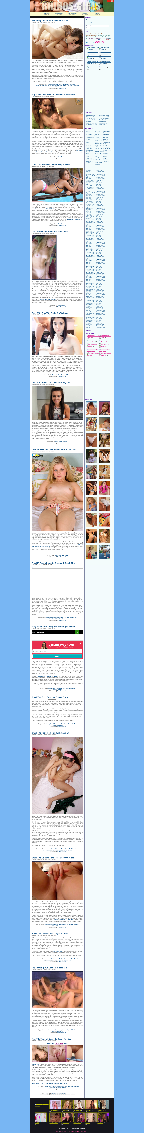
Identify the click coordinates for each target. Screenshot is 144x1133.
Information (97, 137)
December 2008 (100, 276)
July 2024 (88, 183)
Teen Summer (102, 121)
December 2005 (100, 327)
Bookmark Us (89, 22)
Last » (72, 1093)
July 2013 (98, 198)
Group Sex (97, 131)
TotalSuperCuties (103, 123)
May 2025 (88, 177)
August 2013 (99, 197)
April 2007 (99, 304)
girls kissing (94, 35)
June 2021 (89, 226)
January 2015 (99, 173)
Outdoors (96, 154)
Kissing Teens (66, 84)
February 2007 (100, 307)
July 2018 (88, 276)
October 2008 (99, 279)
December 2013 (100, 191)
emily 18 (107, 39)
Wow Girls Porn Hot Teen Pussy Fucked (51, 164)
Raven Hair (106, 132)
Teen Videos (61, 156)
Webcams (68, 374)
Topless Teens (107, 150)
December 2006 (100, 310)
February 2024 (90, 187)
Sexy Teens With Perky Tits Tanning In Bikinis (53, 626)
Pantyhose (97, 159)
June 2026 (89, 171)
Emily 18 (71, 17)
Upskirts (105, 155)
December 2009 (100, 259)
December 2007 (100, 293)
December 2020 (90, 235)
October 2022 (89, 205)
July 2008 (98, 283)
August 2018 (89, 275)
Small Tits (55, 374)
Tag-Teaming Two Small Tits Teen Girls (50, 968)
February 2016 (90, 313)
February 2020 (90, 249)
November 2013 (100, 193)
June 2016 (89, 307)
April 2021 (88, 229)
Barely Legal (50, 723)
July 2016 (88, 306)
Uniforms (105, 153)
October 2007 (99, 296)
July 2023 (88, 194)
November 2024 (90, 181)
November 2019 (90, 253)
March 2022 (89, 215)
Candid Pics (89, 148)
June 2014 (99, 183)
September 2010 (100, 246)
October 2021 (89, 221)
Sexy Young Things (104, 115)
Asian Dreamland (90, 115)
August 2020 (89, 241)
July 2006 (98, 317)
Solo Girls (73, 1086)
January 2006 (99, 326)
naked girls (100, 36)
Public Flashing (98, 162)
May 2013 (98, 201)
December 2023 (90, 188)
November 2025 (90, 174)
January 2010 (99, 258)
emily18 (105, 38)
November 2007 (100, 294)
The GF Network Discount (47, 299)
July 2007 (98, 300)
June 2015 (89, 324)
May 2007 (98, 303)
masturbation (94, 33)
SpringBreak (106, 142)
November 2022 (90, 204)
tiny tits (88, 39)
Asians (46, 848)
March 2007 (99, 306)
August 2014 (99, 180)
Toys (102, 33)
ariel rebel (99, 33)
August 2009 (99, 265)
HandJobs (97, 132)
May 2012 (98, 218)
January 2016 (89, 314)
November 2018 (90, 270)
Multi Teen (51, 85)
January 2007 (99, 309)
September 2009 (100, 263)
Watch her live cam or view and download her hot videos (49, 1083)
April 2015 (88, 327)
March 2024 (89, 185)
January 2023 (89, 202)
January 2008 (99, 292)
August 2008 (99, 282)
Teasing (72, 617)
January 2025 (89, 180)
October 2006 (99, 313)
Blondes (48, 617)
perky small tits (94, 36)
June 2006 (99, 318)
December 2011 (100, 225)
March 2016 (89, 311)
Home (44, 17)
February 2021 (90, 232)
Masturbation (43, 85)
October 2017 (89, 287)
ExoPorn (97, 13)
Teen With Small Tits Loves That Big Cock (52, 382)
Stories (105, 144)
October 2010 (99, 245)
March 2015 (99, 170)
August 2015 (89, 321)
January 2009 (99, 275)
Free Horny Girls (90, 118)
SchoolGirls (106, 136)
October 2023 (89, 191)
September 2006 (100, 314)
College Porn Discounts (92, 116)
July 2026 (88, 170)
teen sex (105, 33)
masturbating (89, 35)
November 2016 (90, 302)
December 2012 (100, 208)
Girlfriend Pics (89, 161)
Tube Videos (50, 17)
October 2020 (89, 238)
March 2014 (99, 187)
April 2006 (99, 321)
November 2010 (100, 243)
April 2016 (88, 310)
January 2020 (89, 251)
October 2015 (89, 318)
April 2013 (99, 202)
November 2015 (90, 317)
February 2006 (100, 324)
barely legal (90, 42)
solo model (90, 38)
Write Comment (61, 88)
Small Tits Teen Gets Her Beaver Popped (51, 697)
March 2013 (99, 204)
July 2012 (98, 215)
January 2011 (99, 241)
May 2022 (88, 212)
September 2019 (90, 256)
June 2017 (89, 293)
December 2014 (100, 174)
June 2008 (99, 285)
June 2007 (99, 302)
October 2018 (89, 272)
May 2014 (98, 184)
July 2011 (98, 232)
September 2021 (90, 222)
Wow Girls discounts (73, 219)
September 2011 (100, 229)
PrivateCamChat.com (91, 124)
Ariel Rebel (64, 17)
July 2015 (88, 323)
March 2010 (99, 255)
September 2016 (90, 303)
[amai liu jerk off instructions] (57, 129)
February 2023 (90, 201)
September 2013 (100, 195)
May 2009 (98, 269)
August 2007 (99, 299)
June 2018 (89, 277)
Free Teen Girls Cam (91, 120)
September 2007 (100, 297)
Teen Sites (73, 85)
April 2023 (88, 198)
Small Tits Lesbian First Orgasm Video (50, 933)
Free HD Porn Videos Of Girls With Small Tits (53, 563)
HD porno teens (58, 951)
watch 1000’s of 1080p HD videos (47, 676)
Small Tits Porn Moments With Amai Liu (51, 733)
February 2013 (100, 205)
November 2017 (90, 286)
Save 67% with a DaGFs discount (63, 919)
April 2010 (99, 253)
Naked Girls (66, 85)
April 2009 (99, 270)
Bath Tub (88, 136)
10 (66, 1093)
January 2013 (99, 207)
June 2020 (89, 243)
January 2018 (89, 285)
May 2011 (98, 235)
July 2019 (88, 259)
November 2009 (100, 260)
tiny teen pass (94, 39)
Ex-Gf (53, 924)
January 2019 (89, 268)
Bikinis (50, 688)
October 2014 (99, 177)
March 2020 (89, 248)
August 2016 (89, 304)
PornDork (84, 13)
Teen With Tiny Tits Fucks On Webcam (50, 313)
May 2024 (88, 184)
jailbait (109, 38)
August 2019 (89, 258)
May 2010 (98, 252)
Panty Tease (97, 158)
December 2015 (90, 316)
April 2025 (88, 178)
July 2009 (98, 266)
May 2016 (88, 309)
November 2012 (100, 209)
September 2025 (90, 176)
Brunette (50, 84)
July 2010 (98, 249)
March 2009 (99, 272)
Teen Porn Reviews (104, 120)
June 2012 (99, 217)
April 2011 (98, 236)
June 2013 (99, 200)
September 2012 (100, 212)
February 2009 (100, 273)
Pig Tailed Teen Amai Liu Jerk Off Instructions (53, 95)
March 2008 (99, 289)
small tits (99, 42)
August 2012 (99, 214)
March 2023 (89, 200)
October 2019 (89, 255)
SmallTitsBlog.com (59, 13)
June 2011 (99, 234)
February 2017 (90, 297)
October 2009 (99, 262)
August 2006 (99, 316)
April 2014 (99, 185)
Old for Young (98, 153)
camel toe (99, 38)
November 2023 (90, 190)
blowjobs (88, 36)
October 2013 (99, 194)
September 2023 (90, 193)
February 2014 (100, 188)
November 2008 (100, 277)
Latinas (96, 142)
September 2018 (90, 273)
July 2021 (88, 225)
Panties (61, 617)
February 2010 (100, 256)
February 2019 (90, 266)
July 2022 (88, 209)
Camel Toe (88, 147)
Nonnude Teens (98, 151)
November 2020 (90, 236)
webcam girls (88, 33)
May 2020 (88, 245)
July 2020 (88, 242)
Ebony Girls (89, 155)
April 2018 (88, 280)
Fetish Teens (89, 158)
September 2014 (100, 178)
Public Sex (97, 164)
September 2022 (90, 207)
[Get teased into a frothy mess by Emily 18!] (72, 11)
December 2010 (100, 242)
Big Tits (88, 139)
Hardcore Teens (57, 84)
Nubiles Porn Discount (72, 13)
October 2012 (99, 211)
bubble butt (106, 36)
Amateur (88, 131)
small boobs (107, 35)
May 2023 (88, 197)
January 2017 (89, 299)
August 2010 (99, 248)
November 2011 (100, 226)
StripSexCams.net (104, 116)
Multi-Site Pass (58, 85)
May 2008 (98, 286)
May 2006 (98, 320)
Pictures (96, 161)
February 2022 (90, 217)
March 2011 (99, 238)
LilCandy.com (36, 1064)
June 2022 (89, 211)
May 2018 (88, 279)
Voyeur (60, 689)
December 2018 (90, 269)
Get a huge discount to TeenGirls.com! (50, 20)
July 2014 (98, 181)
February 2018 (90, 283)
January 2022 (89, 218)
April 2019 (88, 263)
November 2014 (100, 176)
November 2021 (90, 219)
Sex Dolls (105, 137)
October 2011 (99, 228)
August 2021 (89, 224)
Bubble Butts (89, 145)
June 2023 (89, 195)
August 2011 (99, 231)
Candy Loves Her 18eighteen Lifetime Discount (54, 449)
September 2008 (100, 280)
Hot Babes (88, 121)
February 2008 (100, 290)
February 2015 (100, 171)
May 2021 (88, 228)
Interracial (97, 139)
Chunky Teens (89, 150)
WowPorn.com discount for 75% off (43, 209)
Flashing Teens (90, 159)
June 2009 (99, 268)
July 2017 (88, 292)
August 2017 (89, 290)
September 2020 (90, 239)
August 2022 (89, 208)
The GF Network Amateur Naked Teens (50, 231)
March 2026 (89, 173)
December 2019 (90, 252)
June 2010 (99, 251)
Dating (87, 153)
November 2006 (100, 311)
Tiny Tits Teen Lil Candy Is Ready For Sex (51, 1039)
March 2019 (89, 265)
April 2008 (99, 287)
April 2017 (88, 294)
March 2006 (99, 323)
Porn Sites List (47, 13)
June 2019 (89, 260)
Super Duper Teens (104, 118)
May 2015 (88, 326)
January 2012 (99, 224)
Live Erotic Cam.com (91, 123)
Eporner (44, 666)
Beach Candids (90, 137)
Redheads (106, 134)
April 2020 (88, 246)
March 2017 (89, 296)
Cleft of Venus (101, 35)
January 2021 (89, 234)
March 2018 (89, 282)
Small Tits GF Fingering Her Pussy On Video (53, 858)
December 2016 (90, 300)
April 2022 (88, 214)
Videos (105, 156)
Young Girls (68, 850)
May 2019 (88, 262)
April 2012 (99, 219)
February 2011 (100, 239)
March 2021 (89, 231)
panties (95, 38)
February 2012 (100, 222)
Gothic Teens (89, 163)
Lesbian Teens (63, 958)
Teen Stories (57, 17)
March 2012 (99, 221)
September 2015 (90, 320)
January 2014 (99, 190)
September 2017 (90, 289)
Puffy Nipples (101, 39)
